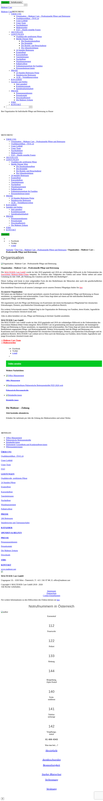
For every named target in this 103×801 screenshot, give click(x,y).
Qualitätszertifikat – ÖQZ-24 (27, 18)
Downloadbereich (23, 98)
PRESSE (14, 91)
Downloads (5, 555)
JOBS (13, 102)
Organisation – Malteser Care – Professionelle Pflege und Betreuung (43, 16)
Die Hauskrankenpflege (30, 41)
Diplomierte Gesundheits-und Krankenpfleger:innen (26, 445)
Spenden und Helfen (19, 82)
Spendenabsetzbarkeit (24, 89)
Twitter (14, 243)
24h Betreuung (7, 518)
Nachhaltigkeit (22, 25)
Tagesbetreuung (22, 57)
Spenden (5, 2)
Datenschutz (51, 593)
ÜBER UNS (16, 14)
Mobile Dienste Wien (24, 39)
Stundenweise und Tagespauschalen (15, 523)
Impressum (51, 591)
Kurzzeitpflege (22, 55)
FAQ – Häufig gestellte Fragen (28, 30)
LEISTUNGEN (17, 34)
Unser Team (21, 23)
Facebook (15, 241)
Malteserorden (21, 27)
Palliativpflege (21, 64)
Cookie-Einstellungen (51, 596)
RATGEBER (16, 79)
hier (58, 600)
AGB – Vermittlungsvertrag (27, 77)
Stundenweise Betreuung (26, 75)
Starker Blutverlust (51, 774)
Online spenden (14, 364)
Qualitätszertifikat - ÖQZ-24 (12, 456)
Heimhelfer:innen (12, 400)
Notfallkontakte (16, 2)
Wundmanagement (23, 61)
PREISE (14, 70)
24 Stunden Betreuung (25, 50)
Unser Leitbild (22, 21)
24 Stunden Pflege (8, 482)
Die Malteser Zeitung (24, 100)
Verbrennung (51, 779)
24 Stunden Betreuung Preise (27, 73)
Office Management (13, 380)
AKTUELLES (17, 32)
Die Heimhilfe (26, 43)
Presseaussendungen (24, 93)
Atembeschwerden (51, 759)
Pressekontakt (21, 95)
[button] (18, 12)
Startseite (9, 250)
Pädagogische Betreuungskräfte (17, 390)
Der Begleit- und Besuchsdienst (33, 46)
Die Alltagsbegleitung (29, 48)
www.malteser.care (8, 569)
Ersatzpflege (21, 52)
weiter (8, 422)
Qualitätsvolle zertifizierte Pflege (29, 36)
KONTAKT (16, 104)
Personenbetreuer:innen (25, 68)
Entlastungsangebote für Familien (29, 66)
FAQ (3, 469)
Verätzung (51, 788)
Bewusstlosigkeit (51, 765)
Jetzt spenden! (21, 84)
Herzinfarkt (51, 750)
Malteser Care (6, 7)
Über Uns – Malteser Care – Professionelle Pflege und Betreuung (40, 250)
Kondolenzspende (23, 86)
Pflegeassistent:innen (14, 447)
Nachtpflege (21, 59)
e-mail (13, 245)
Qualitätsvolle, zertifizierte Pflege (14, 478)
